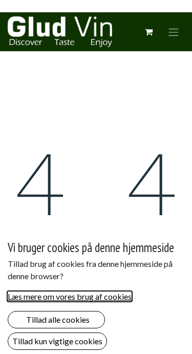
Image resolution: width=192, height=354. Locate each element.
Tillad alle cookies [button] (56, 319)
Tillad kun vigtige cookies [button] (57, 341)
